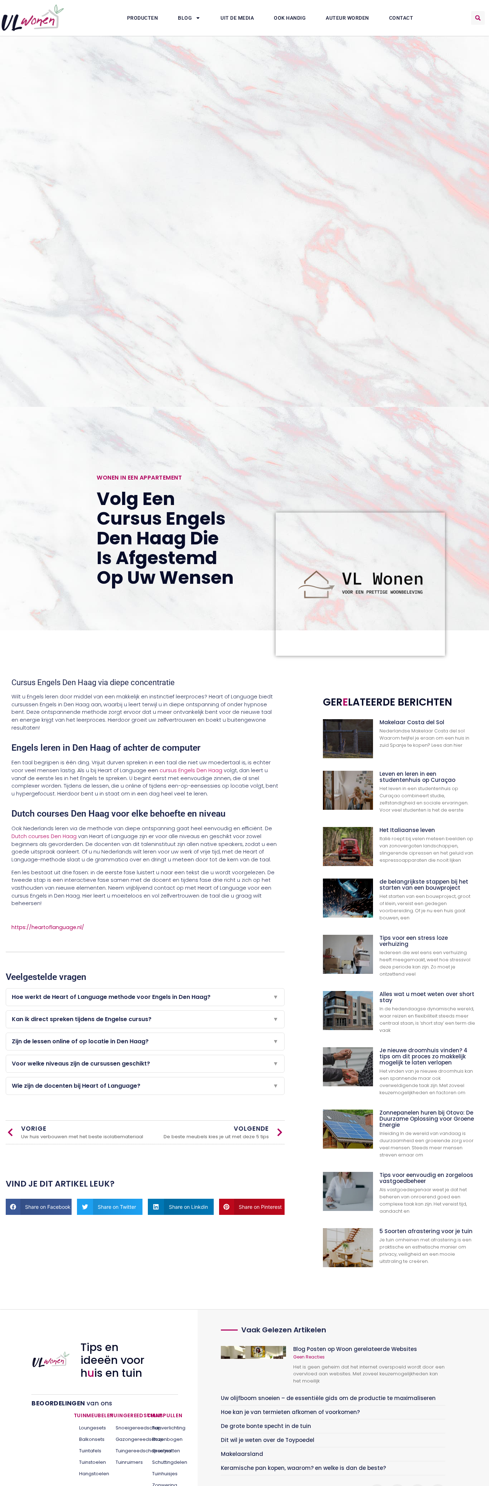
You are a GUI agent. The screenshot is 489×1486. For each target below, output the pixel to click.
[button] (478, 18)
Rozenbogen (162, 1439)
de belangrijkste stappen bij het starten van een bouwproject (423, 884)
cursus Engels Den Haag (191, 770)
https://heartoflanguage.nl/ (47, 927)
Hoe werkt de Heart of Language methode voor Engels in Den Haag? (145, 997)
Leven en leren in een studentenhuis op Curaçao (417, 777)
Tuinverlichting (162, 1427)
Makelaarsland (242, 1454)
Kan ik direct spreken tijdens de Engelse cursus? (145, 1019)
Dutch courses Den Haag (44, 836)
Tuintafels (89, 1450)
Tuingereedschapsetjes (126, 1450)
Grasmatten (162, 1450)
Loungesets (89, 1427)
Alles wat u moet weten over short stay (426, 997)
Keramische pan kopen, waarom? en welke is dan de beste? (303, 1468)
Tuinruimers (126, 1462)
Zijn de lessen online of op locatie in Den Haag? (145, 1041)
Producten (142, 18)
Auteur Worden (347, 18)
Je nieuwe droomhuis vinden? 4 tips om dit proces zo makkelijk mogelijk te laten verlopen (423, 1056)
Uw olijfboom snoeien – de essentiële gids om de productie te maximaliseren (328, 1398)
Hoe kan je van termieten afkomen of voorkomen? (290, 1412)
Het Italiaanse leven (407, 830)
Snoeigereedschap (126, 1427)
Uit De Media (237, 18)
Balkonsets (89, 1439)
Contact (401, 18)
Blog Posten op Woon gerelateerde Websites (355, 1349)
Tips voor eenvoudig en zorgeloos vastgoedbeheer (426, 1178)
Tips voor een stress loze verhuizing (413, 941)
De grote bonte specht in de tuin (266, 1426)
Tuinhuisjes (162, 1473)
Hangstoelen (89, 1473)
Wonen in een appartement (139, 477)
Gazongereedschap (126, 1439)
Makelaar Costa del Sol (411, 722)
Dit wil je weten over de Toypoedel (267, 1440)
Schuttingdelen (162, 1462)
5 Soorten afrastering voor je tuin (426, 1231)
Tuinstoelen (89, 1462)
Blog (185, 18)
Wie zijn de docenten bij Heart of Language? (145, 1086)
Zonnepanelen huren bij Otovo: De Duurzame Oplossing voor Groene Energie (426, 1119)
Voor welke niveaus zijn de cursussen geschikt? (145, 1063)
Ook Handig (290, 18)
